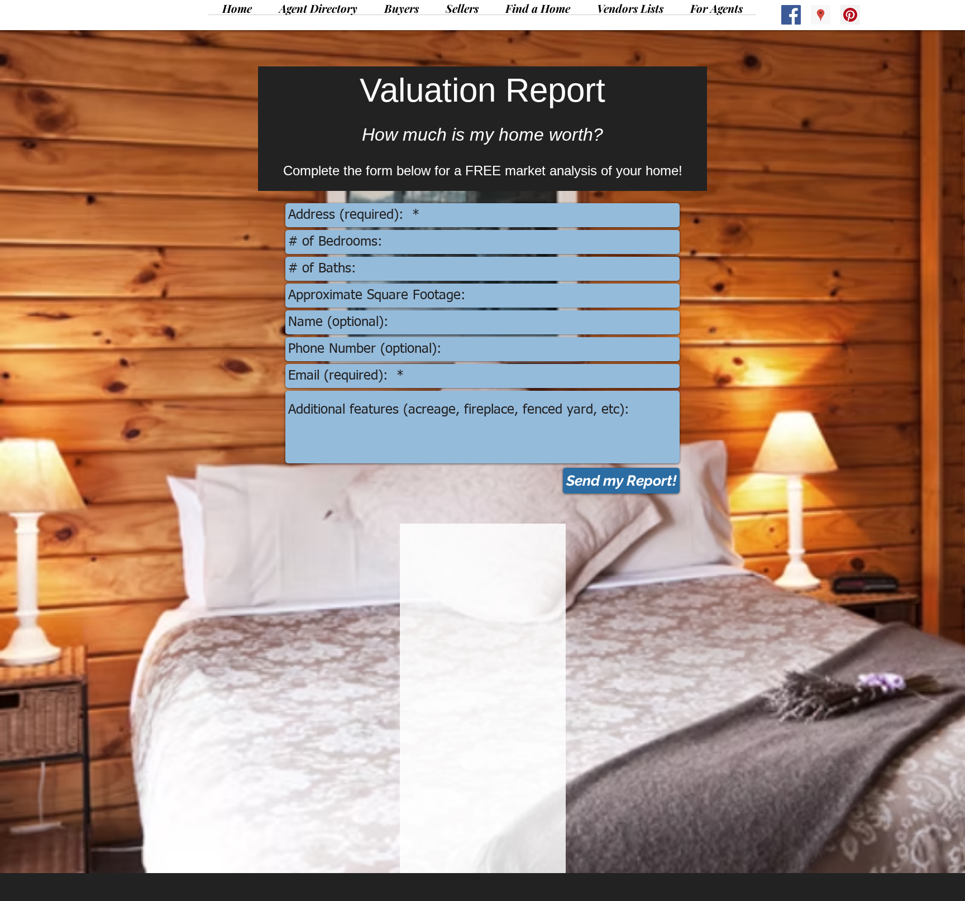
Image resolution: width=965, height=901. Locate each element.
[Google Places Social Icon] (820, 15)
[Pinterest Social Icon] (850, 15)
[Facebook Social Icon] (791, 15)
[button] (401, 12)
